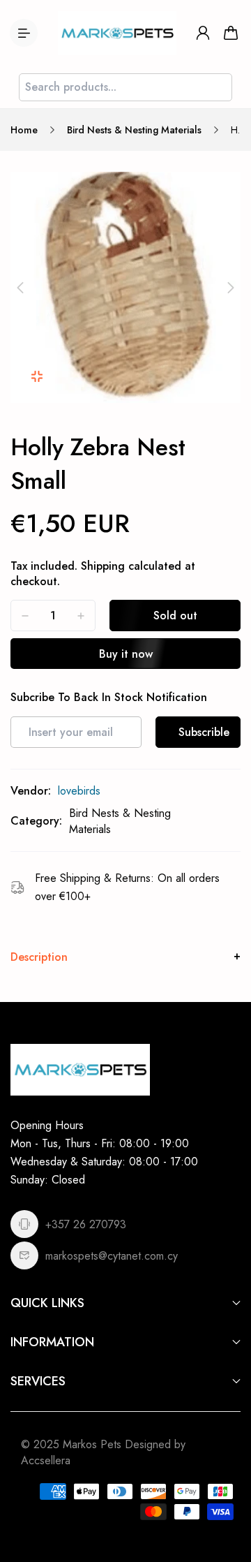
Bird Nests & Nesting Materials (134, 130)
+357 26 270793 (85, 1224)
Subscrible (203, 732)
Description (39, 957)
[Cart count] (230, 33)
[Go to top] (227, 1492)
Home (24, 130)
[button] (20, 287)
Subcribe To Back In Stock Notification (108, 697)
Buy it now (126, 654)
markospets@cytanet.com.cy (111, 1256)
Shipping (103, 566)
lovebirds (79, 791)
